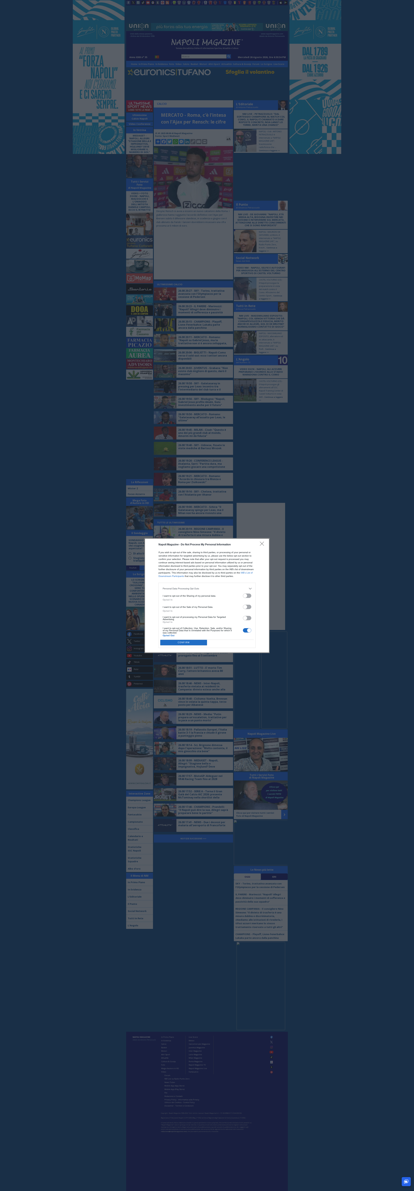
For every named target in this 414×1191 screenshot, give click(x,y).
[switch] (247, 596)
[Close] (263, 545)
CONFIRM (184, 642)
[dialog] (207, 595)
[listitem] (207, 588)
